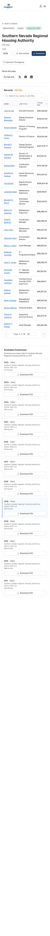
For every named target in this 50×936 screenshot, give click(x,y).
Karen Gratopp (10, 300)
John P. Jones (10, 262)
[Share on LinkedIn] (31, 77)
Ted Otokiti (8, 183)
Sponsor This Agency (15, 62)
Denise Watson (10, 308)
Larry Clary (8, 230)
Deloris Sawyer (10, 128)
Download (40, 53)
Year (4, 49)
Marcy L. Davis (10, 246)
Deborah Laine (10, 238)
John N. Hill (9, 111)
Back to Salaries (11, 24)
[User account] (40, 6)
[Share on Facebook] (25, 77)
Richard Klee (9, 166)
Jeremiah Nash (10, 192)
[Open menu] (44, 6)
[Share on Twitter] (19, 77)
